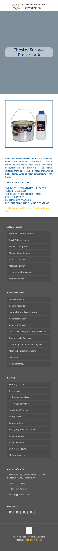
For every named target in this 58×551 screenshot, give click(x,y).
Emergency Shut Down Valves (23, 429)
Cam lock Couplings (18, 449)
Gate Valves (14, 391)
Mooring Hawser (17, 266)
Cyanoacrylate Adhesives (20, 338)
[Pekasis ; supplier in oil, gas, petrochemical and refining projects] (29, 6)
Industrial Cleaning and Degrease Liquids (28, 331)
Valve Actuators (16, 442)
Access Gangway (17, 259)
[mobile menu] (53, 6)
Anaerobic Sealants (18, 325)
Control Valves (16, 423)
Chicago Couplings (17, 455)
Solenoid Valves (16, 436)
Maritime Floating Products (22, 233)
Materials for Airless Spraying (23, 312)
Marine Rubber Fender (19, 253)
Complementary (16, 364)
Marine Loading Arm (18, 246)
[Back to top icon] (29, 530)
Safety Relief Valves (18, 410)
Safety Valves (15, 416)
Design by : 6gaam (34, 540)
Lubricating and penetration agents (25, 344)
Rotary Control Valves (19, 404)
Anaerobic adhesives (19, 319)
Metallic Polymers (17, 299)
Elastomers (14, 357)
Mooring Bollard (16, 279)
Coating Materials (17, 306)
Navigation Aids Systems (20, 272)
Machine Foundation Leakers (22, 351)
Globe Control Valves (19, 397)
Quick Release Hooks (19, 240)
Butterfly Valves (16, 384)
